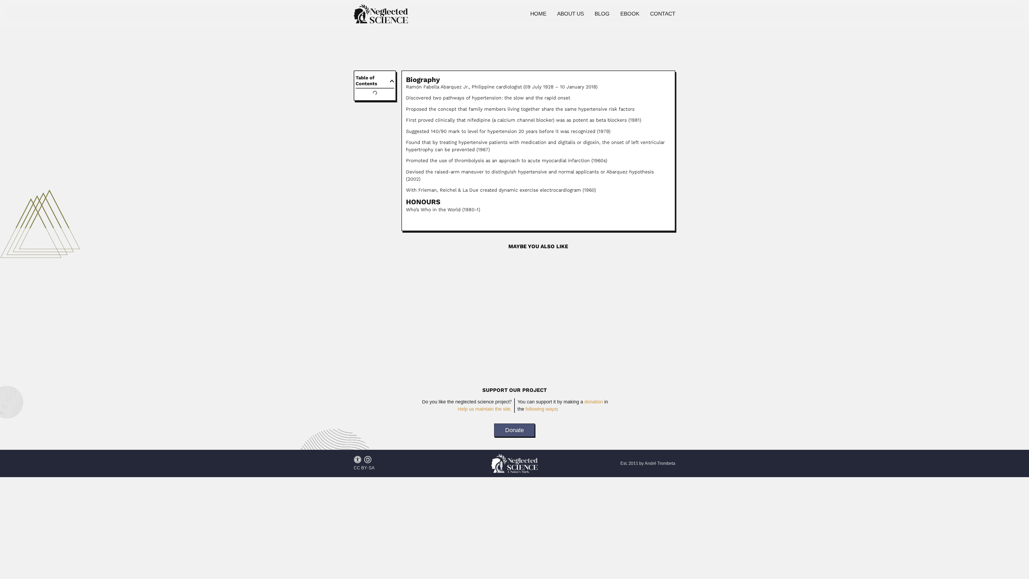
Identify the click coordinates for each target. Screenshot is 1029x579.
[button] (392, 81)
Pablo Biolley (418, 297)
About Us (570, 13)
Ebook (629, 13)
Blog (602, 13)
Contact (662, 13)
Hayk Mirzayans (422, 335)
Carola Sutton (419, 258)
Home (538, 13)
